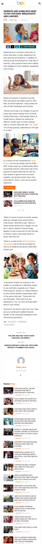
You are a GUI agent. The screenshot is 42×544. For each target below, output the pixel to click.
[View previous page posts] (19, 210)
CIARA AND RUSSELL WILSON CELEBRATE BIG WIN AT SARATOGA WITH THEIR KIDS (26, 194)
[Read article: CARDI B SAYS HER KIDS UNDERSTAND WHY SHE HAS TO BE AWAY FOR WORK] (8, 519)
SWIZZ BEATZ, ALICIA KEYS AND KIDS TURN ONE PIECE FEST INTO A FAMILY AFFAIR (26, 488)
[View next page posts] (22, 210)
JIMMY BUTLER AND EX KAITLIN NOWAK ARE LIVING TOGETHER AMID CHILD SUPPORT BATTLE (25, 498)
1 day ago (26, 413)
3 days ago (27, 448)
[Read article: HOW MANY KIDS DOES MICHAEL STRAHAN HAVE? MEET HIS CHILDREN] (8, 444)
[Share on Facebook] (8, 46)
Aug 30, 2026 (18, 198)
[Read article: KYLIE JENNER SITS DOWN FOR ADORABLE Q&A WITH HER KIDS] (8, 203)
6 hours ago (27, 403)
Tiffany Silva (13, 20)
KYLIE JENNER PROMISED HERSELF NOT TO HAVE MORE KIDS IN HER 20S (24, 508)
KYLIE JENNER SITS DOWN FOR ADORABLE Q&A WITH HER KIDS (25, 202)
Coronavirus (12, 322)
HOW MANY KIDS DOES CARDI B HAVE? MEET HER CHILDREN (25, 410)
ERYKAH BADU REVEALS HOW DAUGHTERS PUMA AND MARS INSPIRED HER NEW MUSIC (25, 421)
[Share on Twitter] (12, 46)
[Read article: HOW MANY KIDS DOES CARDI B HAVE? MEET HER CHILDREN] (8, 411)
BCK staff (18, 395)
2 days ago (27, 425)
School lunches (9, 324)
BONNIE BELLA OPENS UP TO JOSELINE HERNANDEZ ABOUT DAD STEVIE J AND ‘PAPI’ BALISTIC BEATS (26, 455)
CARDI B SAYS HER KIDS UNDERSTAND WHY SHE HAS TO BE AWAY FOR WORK (25, 519)
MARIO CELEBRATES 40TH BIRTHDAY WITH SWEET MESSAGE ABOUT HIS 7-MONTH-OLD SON (26, 477)
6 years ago (24, 20)
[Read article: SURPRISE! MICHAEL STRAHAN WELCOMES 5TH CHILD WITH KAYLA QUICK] (8, 467)
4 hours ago (27, 395)
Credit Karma (22, 322)
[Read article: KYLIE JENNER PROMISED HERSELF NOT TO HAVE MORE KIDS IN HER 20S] (8, 508)
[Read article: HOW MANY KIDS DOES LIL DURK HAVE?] (8, 529)
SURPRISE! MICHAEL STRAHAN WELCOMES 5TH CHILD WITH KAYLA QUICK (25, 467)
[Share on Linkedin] (17, 46)
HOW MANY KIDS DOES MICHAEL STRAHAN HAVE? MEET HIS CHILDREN (25, 444)
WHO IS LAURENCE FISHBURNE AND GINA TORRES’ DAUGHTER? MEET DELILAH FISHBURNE (25, 539)
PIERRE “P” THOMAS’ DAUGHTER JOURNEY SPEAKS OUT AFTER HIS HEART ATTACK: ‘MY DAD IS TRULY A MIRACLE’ (26, 432)
